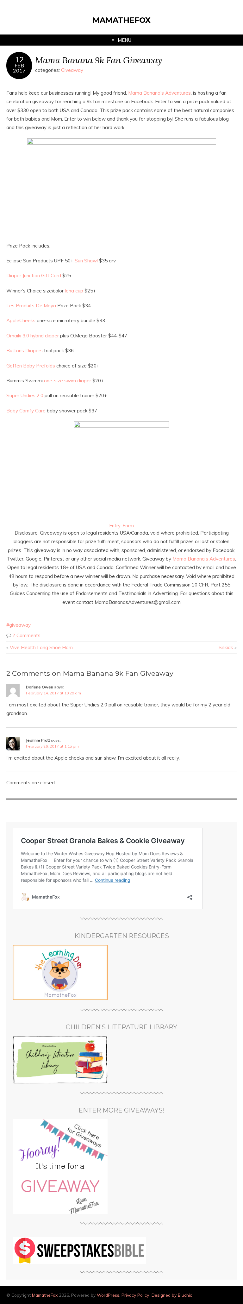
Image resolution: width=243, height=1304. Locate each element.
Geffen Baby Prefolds (30, 366)
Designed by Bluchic (172, 1295)
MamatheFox (121, 20)
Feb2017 (19, 68)
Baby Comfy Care (26, 411)
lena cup (74, 291)
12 (19, 59)
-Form (127, 526)
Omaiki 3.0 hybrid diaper (32, 336)
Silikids (226, 647)
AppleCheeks (21, 320)
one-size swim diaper (67, 381)
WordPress (108, 1295)
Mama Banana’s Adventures (159, 93)
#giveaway (18, 625)
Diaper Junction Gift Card (33, 276)
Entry (115, 526)
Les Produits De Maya (31, 306)
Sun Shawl (86, 261)
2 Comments (26, 635)
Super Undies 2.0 (24, 395)
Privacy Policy (135, 1295)
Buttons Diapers (24, 351)
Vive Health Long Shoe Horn (41, 647)
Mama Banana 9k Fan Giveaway (98, 60)
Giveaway (72, 70)
